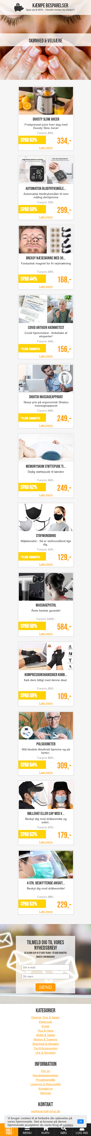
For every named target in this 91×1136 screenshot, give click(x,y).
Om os (45, 1071)
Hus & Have (46, 1030)
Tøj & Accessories (46, 1048)
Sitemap (45, 1093)
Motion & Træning (45, 1039)
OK (81, 1121)
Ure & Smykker (46, 1052)
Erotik (45, 1026)
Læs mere (46, 147)
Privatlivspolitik (45, 1079)
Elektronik (45, 1021)
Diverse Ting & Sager (45, 1017)
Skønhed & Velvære (45, 1043)
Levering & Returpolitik (45, 1084)
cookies (68, 1125)
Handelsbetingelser (45, 1075)
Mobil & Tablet (45, 1035)
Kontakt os (46, 1088)
